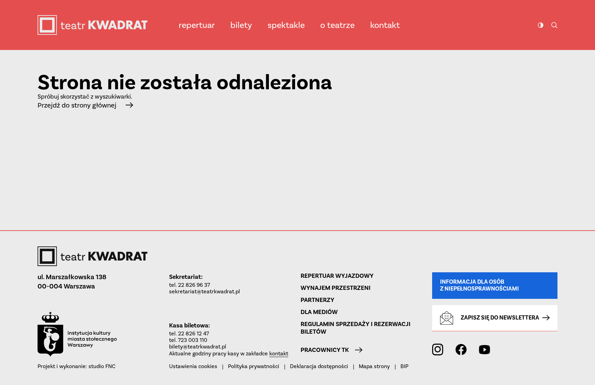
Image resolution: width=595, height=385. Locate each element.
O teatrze (337, 25)
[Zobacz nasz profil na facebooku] (461, 349)
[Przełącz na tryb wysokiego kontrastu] (540, 25)
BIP (404, 366)
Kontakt (385, 25)
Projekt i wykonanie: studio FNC (76, 366)
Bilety (241, 25)
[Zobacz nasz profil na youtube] (484, 349)
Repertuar (197, 25)
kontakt (278, 353)
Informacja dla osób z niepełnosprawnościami (479, 285)
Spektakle (286, 25)
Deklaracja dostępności (319, 366)
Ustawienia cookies (193, 366)
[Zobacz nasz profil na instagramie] (437, 349)
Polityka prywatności (253, 366)
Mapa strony (374, 366)
